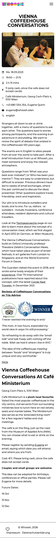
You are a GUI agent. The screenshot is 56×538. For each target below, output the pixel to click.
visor (18, 295)
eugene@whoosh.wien (20, 110)
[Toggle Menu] (51, 4)
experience (8, 274)
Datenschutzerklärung (36, 532)
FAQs (5, 362)
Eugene (39, 445)
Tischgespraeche (26, 223)
